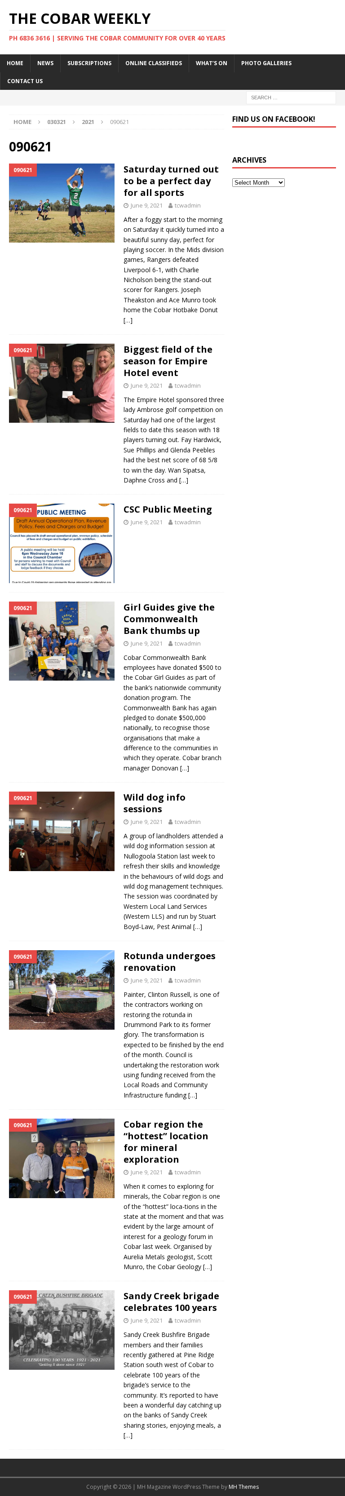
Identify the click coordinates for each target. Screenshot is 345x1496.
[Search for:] (291, 97)
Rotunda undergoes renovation (170, 962)
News (45, 63)
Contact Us (25, 81)
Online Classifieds (153, 63)
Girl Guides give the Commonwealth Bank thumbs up (169, 619)
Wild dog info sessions (155, 803)
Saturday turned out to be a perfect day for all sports (171, 181)
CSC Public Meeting (168, 509)
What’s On (211, 63)
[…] (128, 320)
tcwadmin (188, 205)
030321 (56, 122)
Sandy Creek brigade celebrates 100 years (171, 1302)
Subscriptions (89, 63)
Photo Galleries (266, 63)
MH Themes (244, 1487)
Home (15, 63)
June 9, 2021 (147, 205)
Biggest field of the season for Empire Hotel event (168, 361)
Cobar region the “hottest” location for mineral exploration (166, 1141)
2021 (88, 122)
